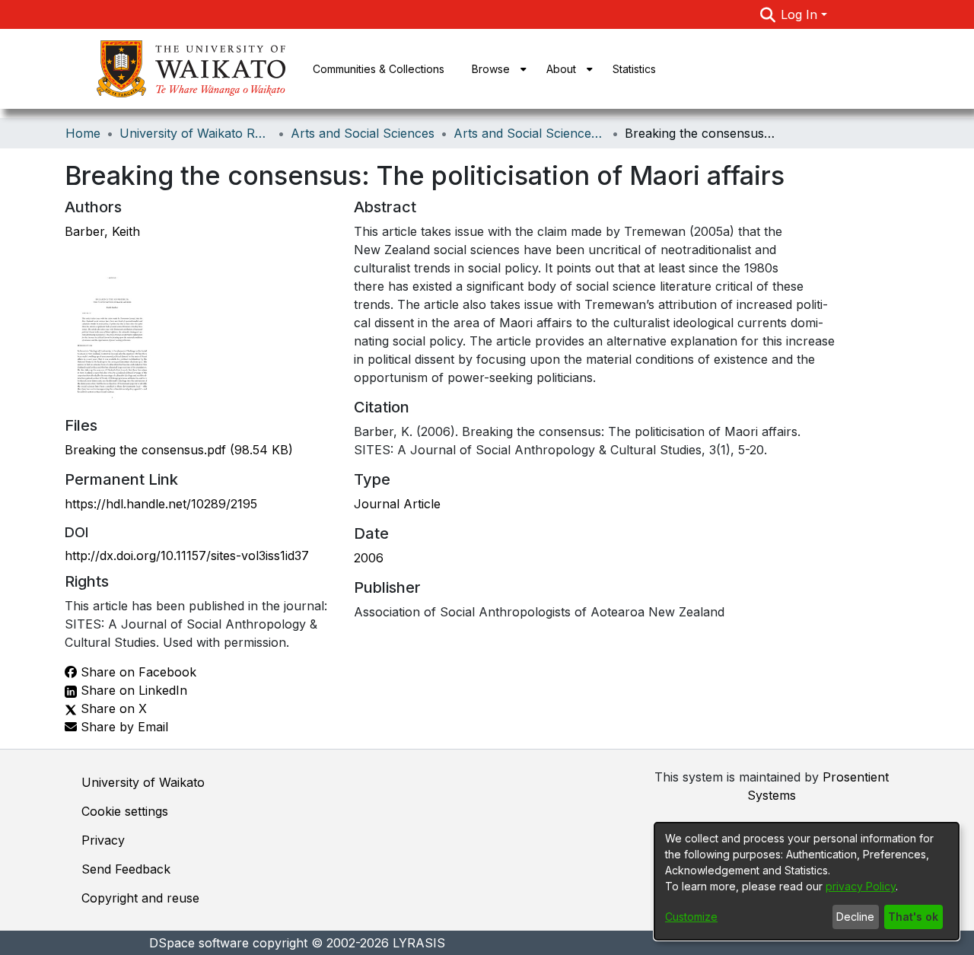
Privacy (103, 840)
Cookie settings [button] (124, 811)
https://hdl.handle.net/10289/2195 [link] (161, 503)
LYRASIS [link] (419, 942)
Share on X (112, 708)
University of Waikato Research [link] (195, 133)
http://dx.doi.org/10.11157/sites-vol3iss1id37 (187, 555)
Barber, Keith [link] (102, 231)
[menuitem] (495, 69)
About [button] (561, 68)
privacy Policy (861, 886)
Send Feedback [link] (125, 869)
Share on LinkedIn (132, 690)
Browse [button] (491, 68)
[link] (179, 449)
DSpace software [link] (199, 942)
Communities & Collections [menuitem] (378, 68)
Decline (855, 916)
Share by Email (122, 726)
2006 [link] (369, 557)
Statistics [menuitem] (634, 68)
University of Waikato (143, 782)
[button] (767, 14)
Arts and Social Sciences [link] (362, 133)
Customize (691, 916)
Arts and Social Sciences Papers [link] (530, 133)
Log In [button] (801, 14)
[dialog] (806, 881)
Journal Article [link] (397, 503)
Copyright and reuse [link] (140, 898)
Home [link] (82, 133)
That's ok (913, 916)
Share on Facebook (136, 672)
